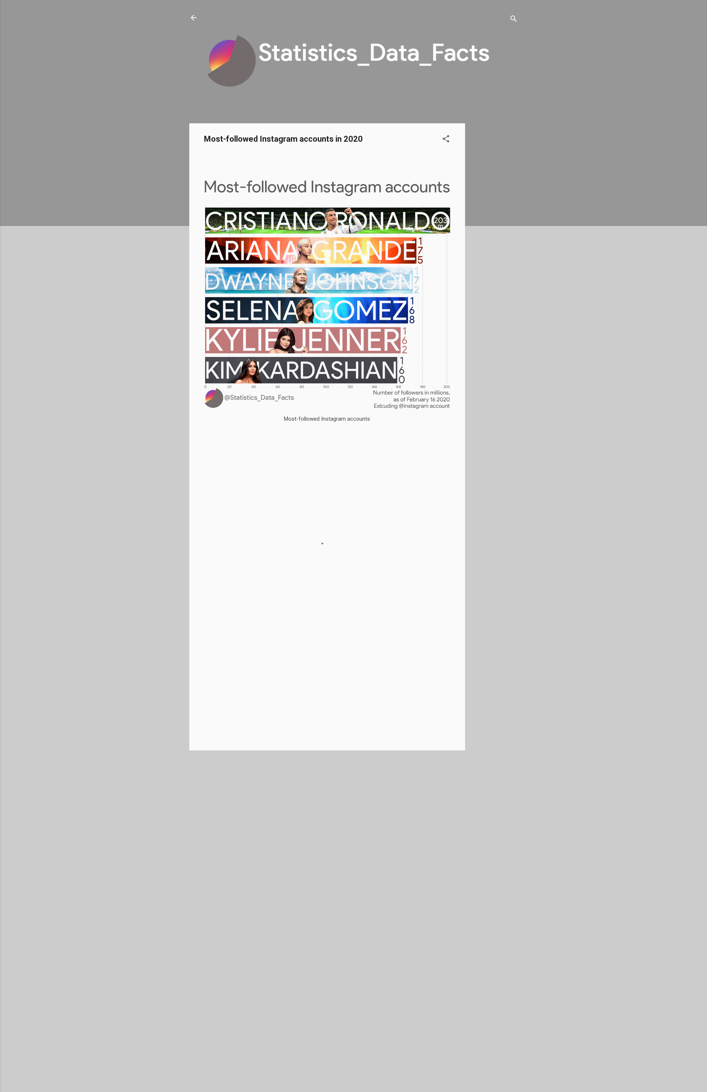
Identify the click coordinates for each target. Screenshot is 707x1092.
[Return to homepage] (193, 18)
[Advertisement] (494, 233)
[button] (446, 140)
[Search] (513, 20)
